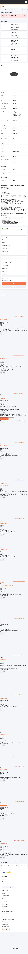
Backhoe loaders (5, 265)
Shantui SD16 (14, 55)
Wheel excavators (6, 259)
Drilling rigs (4, 268)
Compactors (4, 239)
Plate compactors (6, 237)
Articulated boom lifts (6, 262)
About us (4, 879)
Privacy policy (5, 906)
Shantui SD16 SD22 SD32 (6, 585)
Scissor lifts (4, 254)
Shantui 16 (2, 398)
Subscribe (4, 418)
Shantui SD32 (3, 358)
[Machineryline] (5, 10)
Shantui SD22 (14, 24)
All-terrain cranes (5, 257)
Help (3, 881)
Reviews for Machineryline (7, 911)
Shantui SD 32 (14, 48)
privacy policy (18, 420)
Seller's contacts (5, 883)
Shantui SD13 (3, 446)
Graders (4, 234)
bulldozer (15, 98)
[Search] (26, 6)
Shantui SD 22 (14, 40)
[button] (26, 2)
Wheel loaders (5, 251)
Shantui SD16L (4, 549)
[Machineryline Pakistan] (9, 2)
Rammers (4, 242)
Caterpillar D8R (4, 843)
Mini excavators (5, 248)
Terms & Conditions (6, 904)
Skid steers (4, 274)
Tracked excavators (6, 245)
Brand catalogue (5, 913)
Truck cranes (5, 271)
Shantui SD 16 (14, 32)
